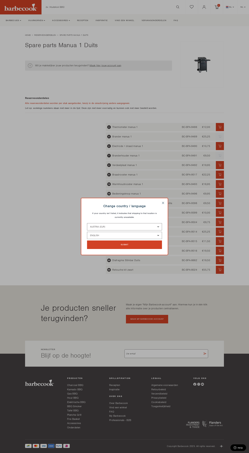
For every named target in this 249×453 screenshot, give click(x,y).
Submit (124, 244)
